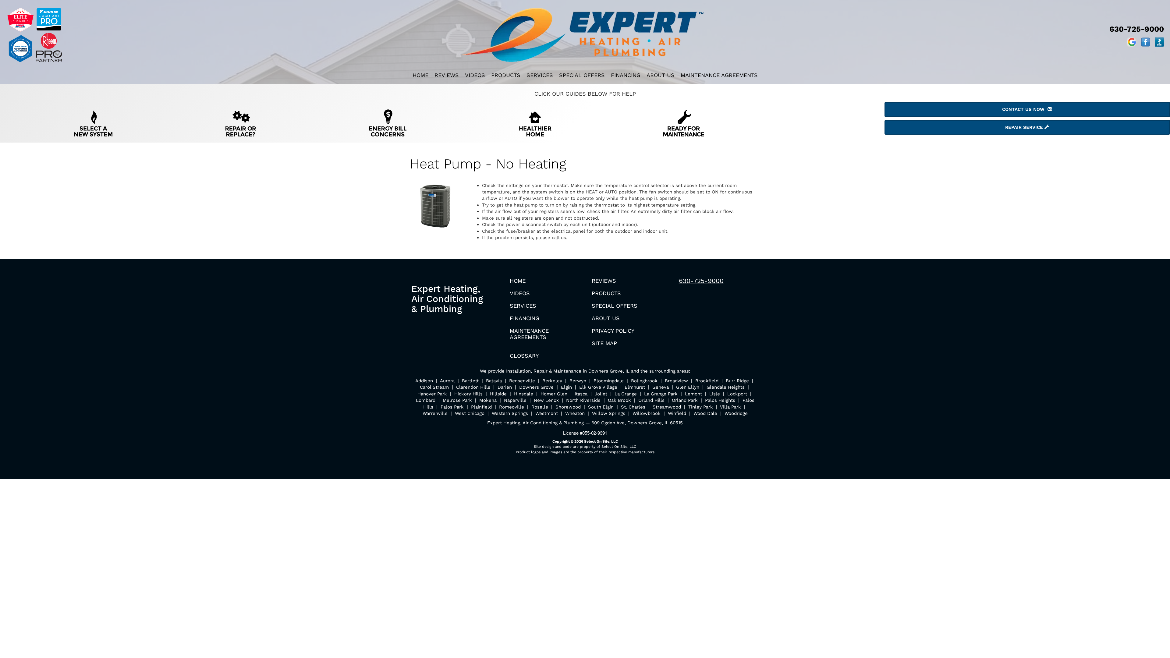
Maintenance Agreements (719, 75)
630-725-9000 (701, 281)
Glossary (524, 355)
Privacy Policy (613, 330)
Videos (475, 75)
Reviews (446, 75)
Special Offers (582, 75)
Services (539, 75)
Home (420, 75)
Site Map (604, 343)
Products (505, 75)
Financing (625, 75)
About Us (661, 75)
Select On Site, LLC (601, 441)
